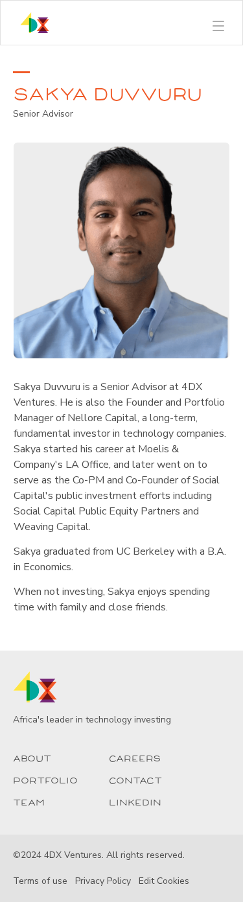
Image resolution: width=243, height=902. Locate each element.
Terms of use (40, 881)
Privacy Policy (103, 881)
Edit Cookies (164, 881)
